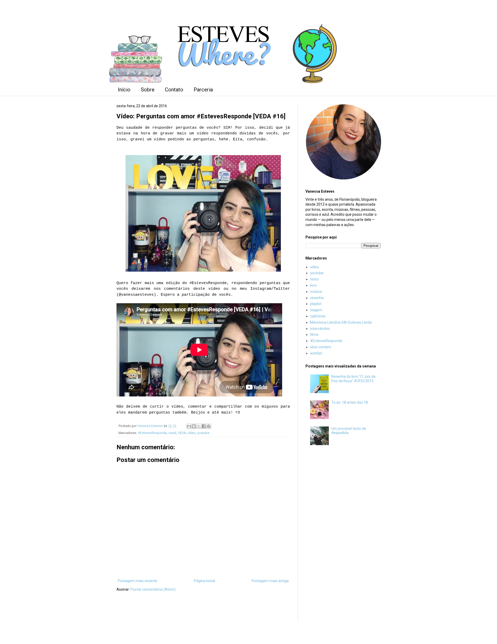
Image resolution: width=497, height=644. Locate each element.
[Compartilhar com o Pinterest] (208, 426)
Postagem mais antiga (270, 581)
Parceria (203, 89)
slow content (320, 347)
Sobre (148, 89)
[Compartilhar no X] (198, 426)
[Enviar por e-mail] (189, 426)
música (316, 292)
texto (314, 279)
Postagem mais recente (137, 581)
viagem (316, 310)
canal (172, 433)
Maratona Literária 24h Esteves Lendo (341, 322)
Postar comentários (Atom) (153, 589)
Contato (174, 89)
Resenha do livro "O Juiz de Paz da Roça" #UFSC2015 (353, 378)
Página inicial (204, 581)
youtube (203, 433)
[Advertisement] (343, 535)
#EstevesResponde (152, 433)
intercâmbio (320, 329)
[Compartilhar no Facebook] (203, 426)
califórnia (317, 316)
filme (314, 334)
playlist (315, 304)
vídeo (192, 433)
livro (313, 285)
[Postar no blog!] (193, 426)
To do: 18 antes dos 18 (349, 402)
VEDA (182, 433)
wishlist (316, 353)
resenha (317, 298)
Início (124, 89)
